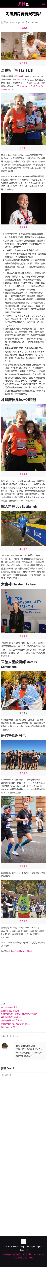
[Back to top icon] (23, 1241)
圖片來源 (23, 63)
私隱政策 (27, 1254)
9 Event (17, 1258)
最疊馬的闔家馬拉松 (10, 1011)
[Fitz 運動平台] (23, 4)
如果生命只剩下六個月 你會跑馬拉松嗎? (19, 1014)
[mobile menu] (43, 4)
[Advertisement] (23, 978)
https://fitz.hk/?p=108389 (20, 951)
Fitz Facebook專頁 (9, 1007)
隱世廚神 (19, 76)
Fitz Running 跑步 (9, 1027)
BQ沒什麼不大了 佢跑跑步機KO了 (16, 1024)
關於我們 (17, 1254)
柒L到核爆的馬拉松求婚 (11, 1017)
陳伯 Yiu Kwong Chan (14, 22)
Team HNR (38, 1254)
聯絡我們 (7, 1254)
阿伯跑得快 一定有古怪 (11, 1020)
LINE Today (28, 1258)
